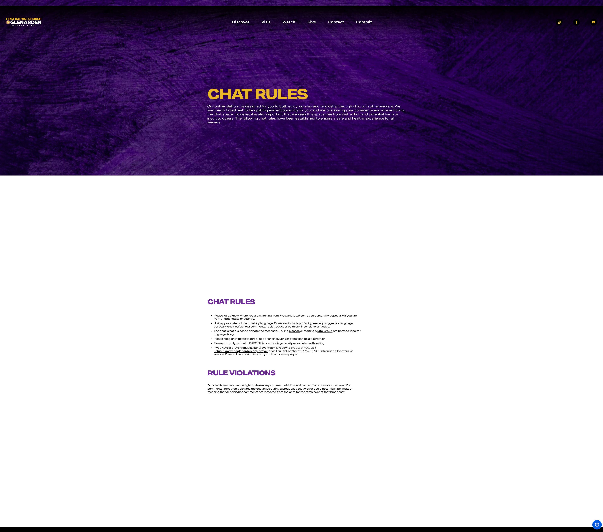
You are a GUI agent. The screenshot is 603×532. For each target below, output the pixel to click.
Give (311, 22)
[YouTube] (593, 22)
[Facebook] (576, 22)
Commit (364, 22)
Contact (336, 22)
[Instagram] (559, 22)
